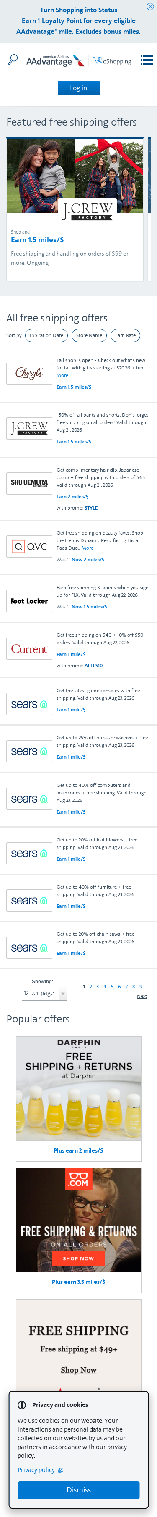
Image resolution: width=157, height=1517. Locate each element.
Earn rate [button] (125, 335)
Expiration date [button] (46, 335)
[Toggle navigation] (147, 60)
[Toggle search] (12, 59)
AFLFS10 (94, 665)
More (62, 375)
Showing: (42, 982)
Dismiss (79, 1490)
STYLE (91, 508)
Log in (78, 88)
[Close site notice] (150, 7)
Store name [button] (89, 335)
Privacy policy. (37, 1470)
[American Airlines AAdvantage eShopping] (78, 62)
